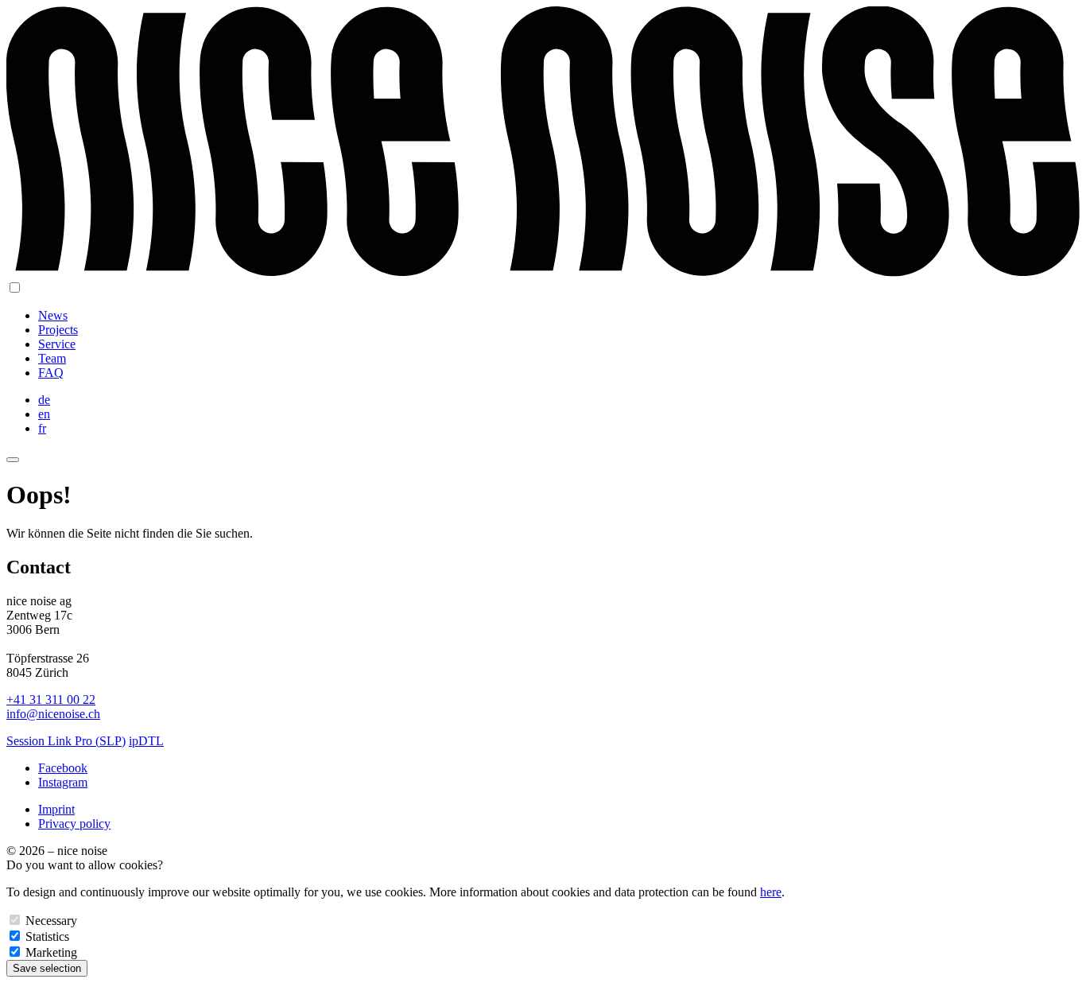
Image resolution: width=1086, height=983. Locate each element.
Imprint (56, 809)
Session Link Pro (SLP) (66, 741)
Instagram (62, 782)
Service (57, 344)
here (771, 892)
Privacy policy (74, 823)
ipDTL (146, 741)
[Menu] (12, 459)
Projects (58, 329)
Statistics (47, 936)
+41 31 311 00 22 (50, 699)
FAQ (51, 372)
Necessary (51, 920)
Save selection (47, 968)
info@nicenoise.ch (53, 714)
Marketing (51, 952)
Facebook (62, 768)
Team (52, 358)
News (53, 315)
